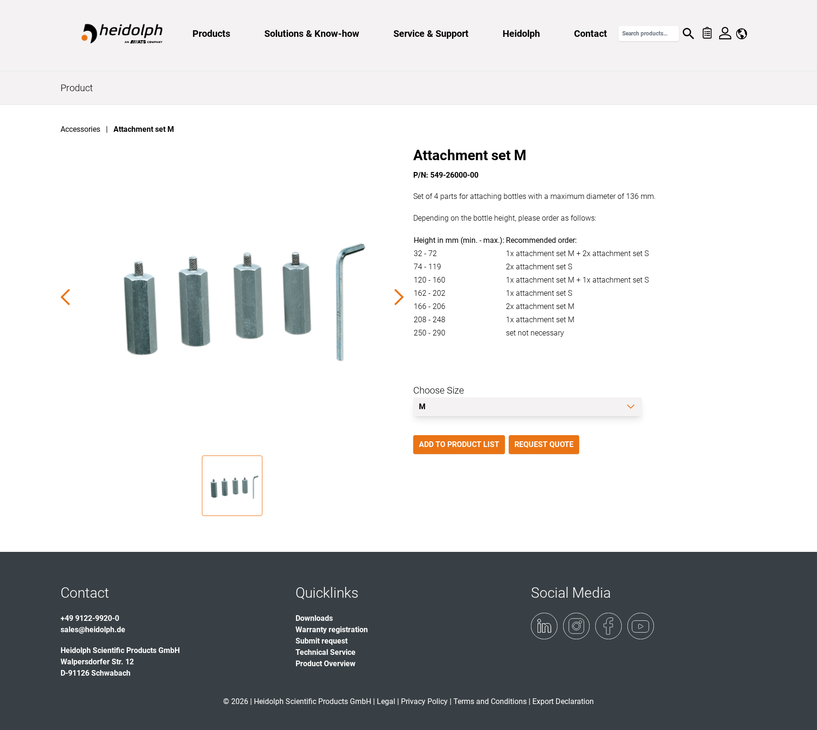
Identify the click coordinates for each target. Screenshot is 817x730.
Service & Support (431, 33)
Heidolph (521, 33)
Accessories (80, 129)
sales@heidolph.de (93, 629)
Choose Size (438, 390)
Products (211, 33)
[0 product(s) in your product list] (707, 33)
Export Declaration (563, 701)
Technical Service (326, 652)
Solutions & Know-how (311, 33)
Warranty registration (332, 629)
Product (77, 88)
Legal (386, 701)
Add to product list (459, 444)
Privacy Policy (424, 701)
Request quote (544, 444)
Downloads (314, 618)
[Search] (688, 33)
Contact (590, 33)
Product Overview (326, 663)
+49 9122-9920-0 (90, 618)
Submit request (322, 640)
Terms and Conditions (490, 701)
